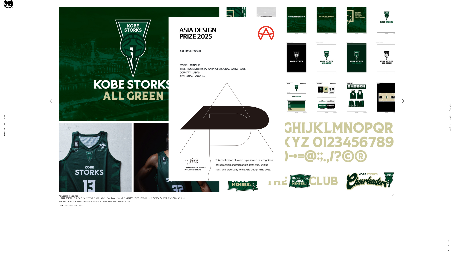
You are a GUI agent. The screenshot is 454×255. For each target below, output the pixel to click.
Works (450, 117)
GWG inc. (450, 127)
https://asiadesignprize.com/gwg (71, 205)
